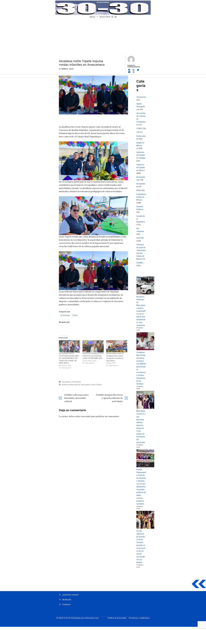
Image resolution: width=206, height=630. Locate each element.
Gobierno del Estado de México (140, 167)
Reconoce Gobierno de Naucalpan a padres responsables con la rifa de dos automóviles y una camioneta (141, 310)
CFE (138, 132)
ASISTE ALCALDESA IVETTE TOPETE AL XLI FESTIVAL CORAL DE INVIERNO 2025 (93, 355)
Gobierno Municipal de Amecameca (76, 384)
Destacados (76, 382)
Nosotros (105, 17)
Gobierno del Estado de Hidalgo (140, 155)
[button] (112, 17)
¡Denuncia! (141, 97)
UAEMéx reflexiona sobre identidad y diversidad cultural (76, 398)
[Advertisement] (103, 36)
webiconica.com (91, 618)
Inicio (92, 17)
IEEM (138, 190)
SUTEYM (140, 238)
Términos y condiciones (139, 618)
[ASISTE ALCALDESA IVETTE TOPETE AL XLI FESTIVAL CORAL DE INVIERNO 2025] (93, 346)
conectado (85, 416)
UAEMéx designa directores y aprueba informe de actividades (109, 398)
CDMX (139, 128)
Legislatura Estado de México (141, 197)
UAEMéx (139, 263)
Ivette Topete (96, 384)
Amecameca (66, 382)
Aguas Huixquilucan (140, 106)
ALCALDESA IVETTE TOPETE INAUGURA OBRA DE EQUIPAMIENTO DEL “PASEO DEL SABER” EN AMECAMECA (69, 358)
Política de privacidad (117, 618)
